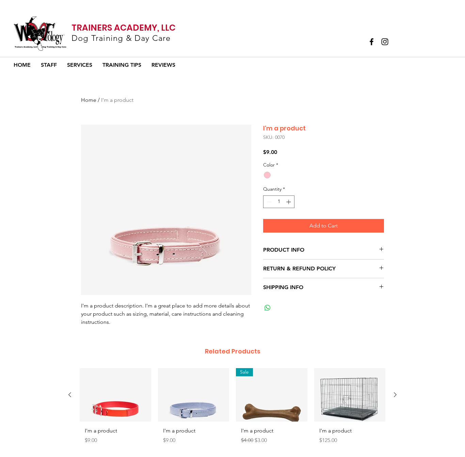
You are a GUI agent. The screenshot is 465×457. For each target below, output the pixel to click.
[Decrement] (268, 202)
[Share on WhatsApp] (267, 308)
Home (88, 100)
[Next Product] (395, 395)
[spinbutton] (279, 202)
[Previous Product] (70, 395)
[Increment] (289, 202)
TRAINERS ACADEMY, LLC (123, 28)
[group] (232, 409)
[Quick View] (115, 395)
